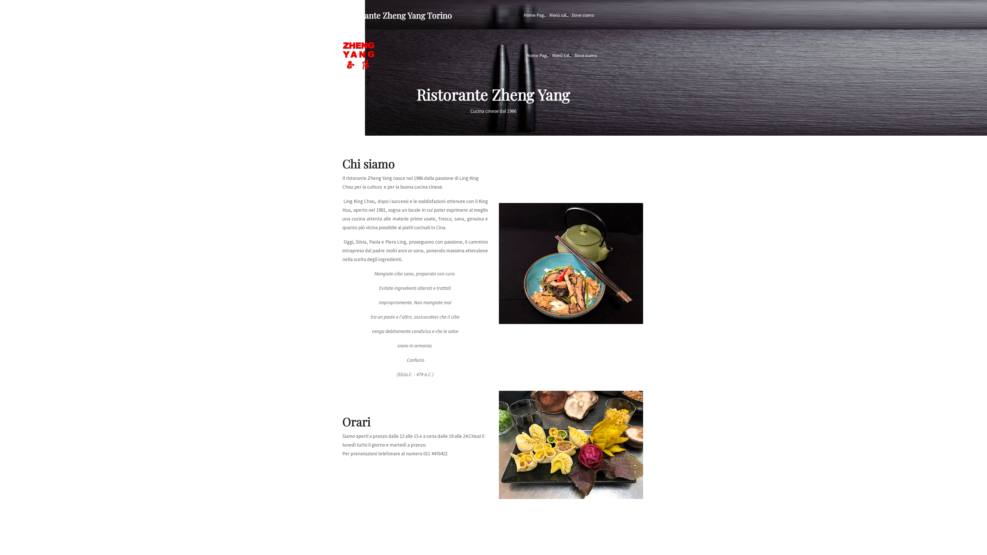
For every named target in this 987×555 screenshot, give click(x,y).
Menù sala (559, 15)
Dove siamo (583, 15)
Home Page (535, 15)
